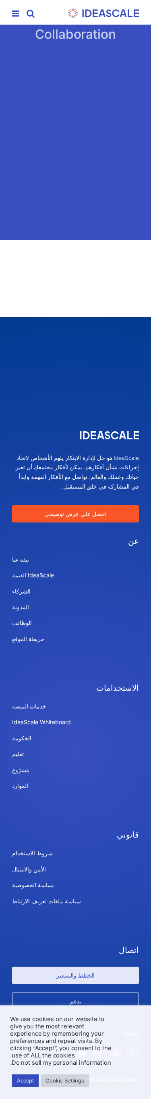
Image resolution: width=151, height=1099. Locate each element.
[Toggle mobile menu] (16, 13)
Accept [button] (25, 1080)
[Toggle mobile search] (31, 13)
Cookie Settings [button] (65, 1080)
